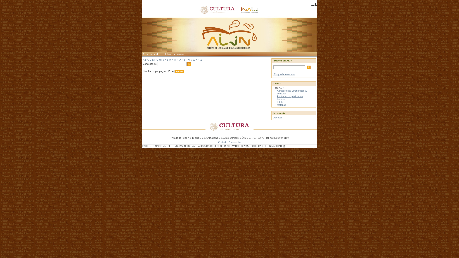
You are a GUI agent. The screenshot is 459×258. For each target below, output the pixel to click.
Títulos (280, 102)
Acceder (277, 117)
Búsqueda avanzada (284, 74)
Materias (281, 105)
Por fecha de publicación (290, 96)
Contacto (222, 142)
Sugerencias (235, 142)
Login (314, 4)
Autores (281, 99)
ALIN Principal (150, 54)
